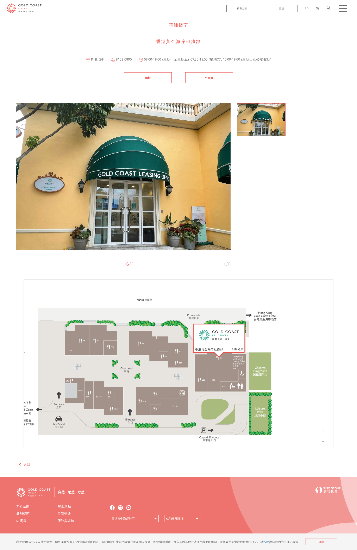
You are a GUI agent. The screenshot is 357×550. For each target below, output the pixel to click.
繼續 (321, 541)
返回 (27, 464)
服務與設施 (66, 520)
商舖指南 (23, 513)
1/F (227, 264)
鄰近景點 (64, 506)
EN (307, 8)
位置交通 (64, 513)
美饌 (281, 8)
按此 (266, 542)
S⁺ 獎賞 (21, 520)
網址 (148, 78)
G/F (130, 264)
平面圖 (209, 78)
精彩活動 (242, 8)
